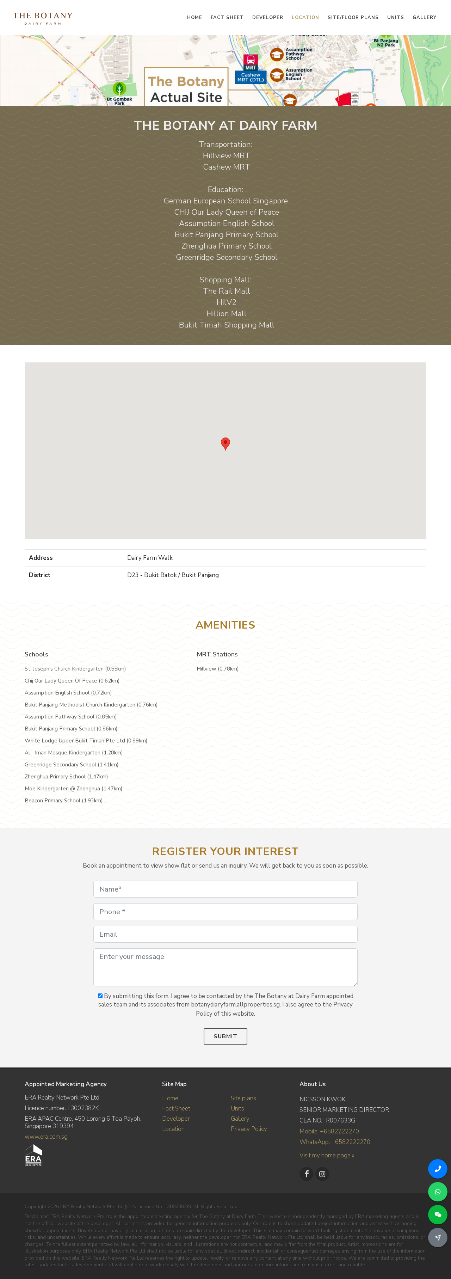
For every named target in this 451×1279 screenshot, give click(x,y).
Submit (225, 1036)
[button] (225, 444)
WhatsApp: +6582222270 (334, 1142)
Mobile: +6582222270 (329, 1131)
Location (173, 1129)
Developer (176, 1119)
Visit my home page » (326, 1155)
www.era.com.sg (46, 1137)
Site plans (243, 1098)
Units (237, 1108)
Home (170, 1098)
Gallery (240, 1119)
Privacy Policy (249, 1129)
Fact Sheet (176, 1108)
